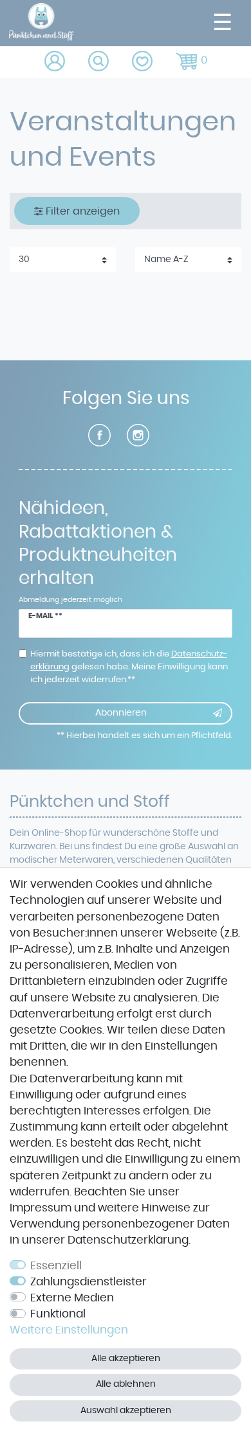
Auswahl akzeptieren (125, 1410)
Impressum (40, 1208)
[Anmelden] (55, 62)
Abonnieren (121, 713)
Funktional (58, 1314)
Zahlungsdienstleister (88, 1282)
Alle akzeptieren (125, 1358)
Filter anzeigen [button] (83, 211)
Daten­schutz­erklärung (128, 1240)
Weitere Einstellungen (69, 1330)
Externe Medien (72, 1298)
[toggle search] (99, 62)
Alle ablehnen (126, 1384)
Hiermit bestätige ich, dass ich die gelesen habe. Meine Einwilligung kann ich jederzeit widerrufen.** (129, 666)
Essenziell (56, 1266)
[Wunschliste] (143, 62)
